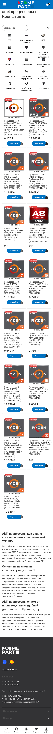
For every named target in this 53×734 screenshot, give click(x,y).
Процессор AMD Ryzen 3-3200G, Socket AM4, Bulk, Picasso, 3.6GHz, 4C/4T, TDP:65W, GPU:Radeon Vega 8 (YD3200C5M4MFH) (38, 181)
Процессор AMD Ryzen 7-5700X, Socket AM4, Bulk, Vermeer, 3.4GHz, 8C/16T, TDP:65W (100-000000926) (12, 287)
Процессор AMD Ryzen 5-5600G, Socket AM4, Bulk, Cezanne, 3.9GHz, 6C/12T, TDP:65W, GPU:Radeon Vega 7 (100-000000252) (13, 181)
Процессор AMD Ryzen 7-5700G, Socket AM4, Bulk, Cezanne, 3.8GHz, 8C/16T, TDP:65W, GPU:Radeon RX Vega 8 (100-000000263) (13, 394)
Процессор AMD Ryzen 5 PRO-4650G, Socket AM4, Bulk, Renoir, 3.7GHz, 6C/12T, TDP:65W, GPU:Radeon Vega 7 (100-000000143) (38, 127)
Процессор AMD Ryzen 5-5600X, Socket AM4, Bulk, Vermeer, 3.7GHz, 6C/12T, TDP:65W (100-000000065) (12, 502)
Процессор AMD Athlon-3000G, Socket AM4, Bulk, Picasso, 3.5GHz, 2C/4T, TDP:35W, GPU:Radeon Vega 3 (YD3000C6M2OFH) (14, 127)
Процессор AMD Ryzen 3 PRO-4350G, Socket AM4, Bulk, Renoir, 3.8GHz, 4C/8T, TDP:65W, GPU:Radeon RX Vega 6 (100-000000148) (39, 447)
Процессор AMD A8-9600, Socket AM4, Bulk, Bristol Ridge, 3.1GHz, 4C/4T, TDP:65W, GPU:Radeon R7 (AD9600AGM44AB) (39, 235)
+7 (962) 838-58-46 (10, 682)
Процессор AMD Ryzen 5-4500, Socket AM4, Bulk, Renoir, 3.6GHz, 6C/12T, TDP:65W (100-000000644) (38, 339)
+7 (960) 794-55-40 (10, 685)
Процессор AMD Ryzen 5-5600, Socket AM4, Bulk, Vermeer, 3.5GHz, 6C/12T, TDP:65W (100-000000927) (38, 287)
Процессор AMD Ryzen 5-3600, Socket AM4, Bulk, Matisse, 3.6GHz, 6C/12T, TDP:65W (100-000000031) (13, 234)
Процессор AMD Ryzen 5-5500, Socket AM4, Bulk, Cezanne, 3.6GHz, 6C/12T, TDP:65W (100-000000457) (38, 392)
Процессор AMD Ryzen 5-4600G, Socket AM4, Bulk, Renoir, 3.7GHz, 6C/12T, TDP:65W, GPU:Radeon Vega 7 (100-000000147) (13, 340)
